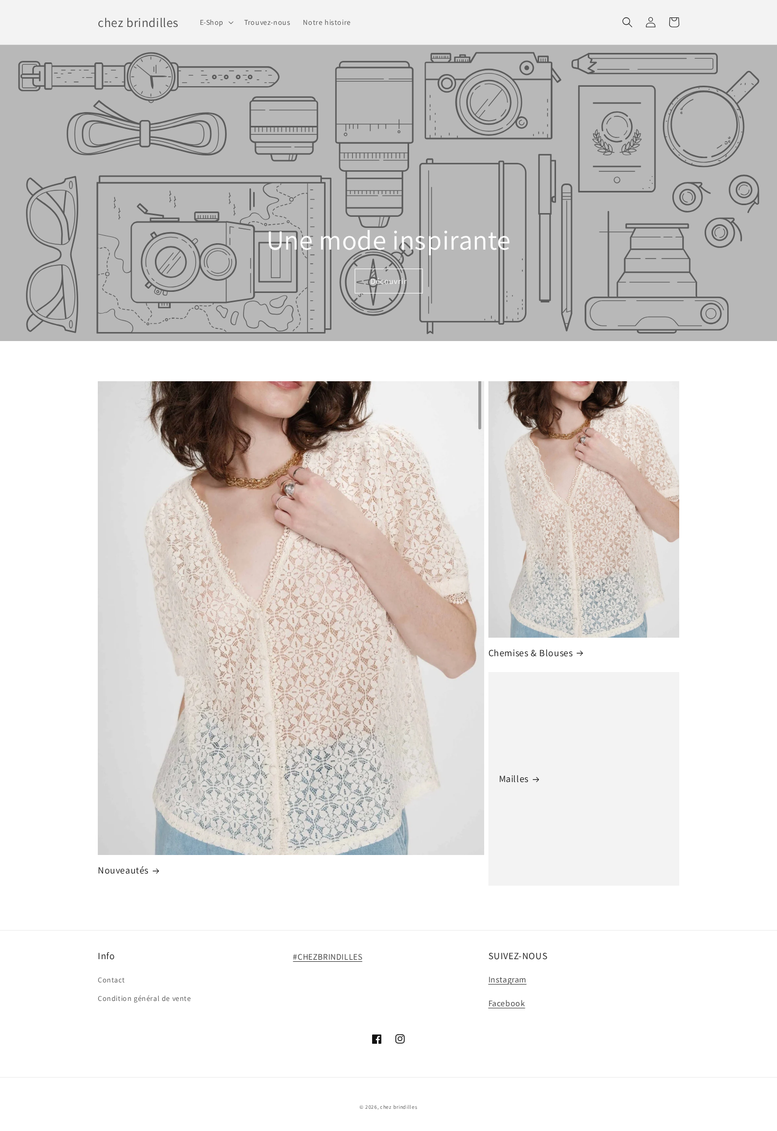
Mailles (514, 779)
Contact (111, 980)
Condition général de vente (144, 998)
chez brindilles (399, 1107)
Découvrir (389, 281)
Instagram (507, 979)
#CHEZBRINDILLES (327, 956)
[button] (215, 22)
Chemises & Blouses (530, 653)
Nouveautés (123, 870)
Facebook (506, 1003)
